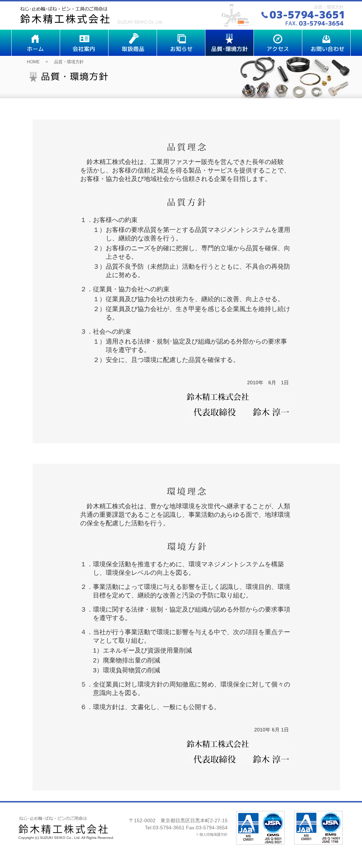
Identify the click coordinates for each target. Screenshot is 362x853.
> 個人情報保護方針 (212, 834)
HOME (33, 61)
